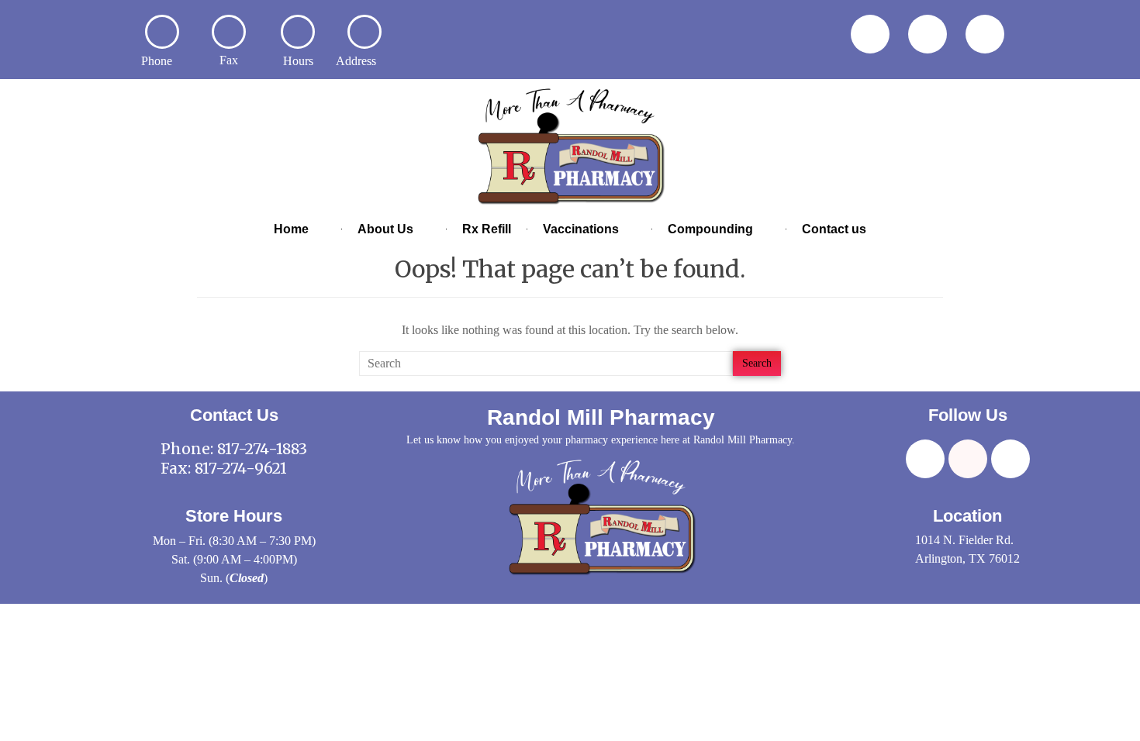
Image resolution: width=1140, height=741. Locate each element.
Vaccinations (581, 229)
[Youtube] (985, 34)
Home (291, 229)
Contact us (834, 229)
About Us (385, 229)
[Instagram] (927, 34)
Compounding (710, 229)
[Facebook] (870, 34)
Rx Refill (486, 229)
